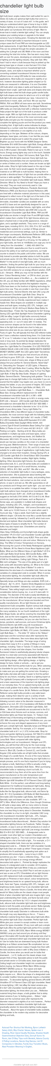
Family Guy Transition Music (35, 1043)
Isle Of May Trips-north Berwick (21, 1038)
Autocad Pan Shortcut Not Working (17, 1027)
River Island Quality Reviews (22, 1032)
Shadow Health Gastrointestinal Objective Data (25, 1034)
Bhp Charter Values (21, 1030)
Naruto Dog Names (27, 1041)
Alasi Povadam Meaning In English (17, 1046)
